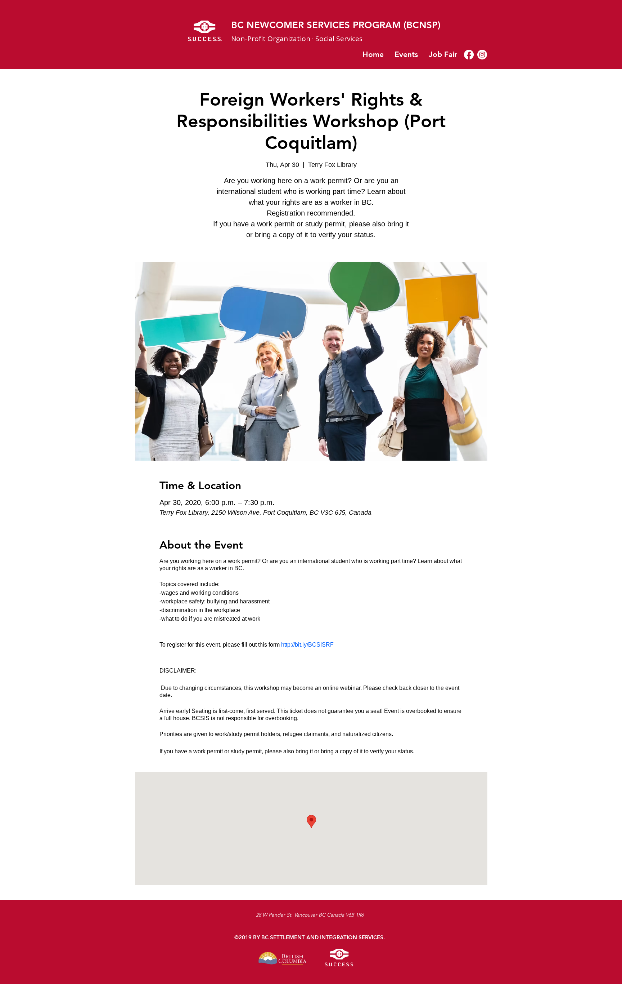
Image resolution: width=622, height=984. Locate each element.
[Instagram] (482, 54)
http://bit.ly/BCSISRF (307, 645)
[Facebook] (469, 54)
